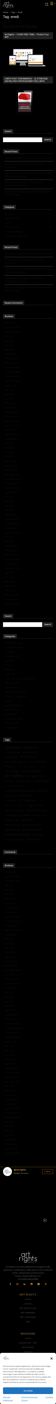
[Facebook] (10, 1284)
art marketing (31, 771)
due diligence (12, 815)
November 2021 (12, 425)
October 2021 (11, 429)
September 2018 (13, 568)
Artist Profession (31, 766)
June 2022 (9, 394)
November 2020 (12, 479)
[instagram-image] (11, 1186)
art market (12, 771)
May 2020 (9, 505)
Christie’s (42, 790)
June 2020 (9, 501)
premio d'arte (32, 829)
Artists (8, 665)
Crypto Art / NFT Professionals (19, 678)
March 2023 (10, 354)
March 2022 (10, 407)
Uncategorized (12, 727)
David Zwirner (10, 805)
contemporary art (13, 800)
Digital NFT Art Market (16, 691)
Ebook (8, 700)
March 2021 (10, 461)
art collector (11, 757)
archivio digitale (12, 752)
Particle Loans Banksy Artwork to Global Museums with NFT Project (28, 193)
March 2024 (10, 322)
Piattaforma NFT (32, 824)
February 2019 (12, 550)
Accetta (28, 1390)
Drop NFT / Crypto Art (15, 696)
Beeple (29, 780)
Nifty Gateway (12, 825)
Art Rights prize (12, 656)
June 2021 (9, 447)
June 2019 (9, 537)
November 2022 (12, 371)
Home (5, 12)
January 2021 (11, 470)
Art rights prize (36, 776)
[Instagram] (17, 1284)
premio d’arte (13, 829)
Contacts (49, 1397)
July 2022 (9, 389)
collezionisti (25, 795)
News (17, 820)
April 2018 (9, 586)
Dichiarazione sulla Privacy (29, 1398)
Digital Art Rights (14, 810)
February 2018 (12, 595)
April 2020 (9, 510)
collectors (10, 795)
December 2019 (12, 523)
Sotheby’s (33, 839)
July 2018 (9, 572)
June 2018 (9, 577)
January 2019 (11, 554)
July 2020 (9, 496)
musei (8, 820)
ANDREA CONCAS (21, 747)
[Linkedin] (24, 1284)
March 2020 (10, 514)
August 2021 (11, 438)
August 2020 (11, 492)
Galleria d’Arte (31, 815)
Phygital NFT (11, 714)
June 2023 (9, 340)
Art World (9, 660)
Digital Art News (12, 683)
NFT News (27, 820)
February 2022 (12, 412)
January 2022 (11, 416)
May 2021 (9, 452)
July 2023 (9, 336)
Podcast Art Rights (14, 718)
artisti (19, 766)
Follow (47, 1171)
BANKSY (19, 781)
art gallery (9, 766)
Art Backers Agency (14, 642)
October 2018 (11, 563)
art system (9, 781)
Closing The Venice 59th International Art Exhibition (29, 158)
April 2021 (9, 456)
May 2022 (9, 398)
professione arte (18, 834)
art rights (14, 775)
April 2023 (9, 349)
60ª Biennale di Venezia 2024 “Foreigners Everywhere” (24, 165)
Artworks (9, 669)
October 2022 (11, 376)
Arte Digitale (38, 761)
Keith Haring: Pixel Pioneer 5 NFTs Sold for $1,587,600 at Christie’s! (24, 184)
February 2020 (12, 519)
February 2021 (12, 465)
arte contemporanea (16, 761)
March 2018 (10, 590)
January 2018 (11, 599)
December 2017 (12, 603)
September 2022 (13, 380)
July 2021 (9, 443)
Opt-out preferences (8, 1398)
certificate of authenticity (15, 786)
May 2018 (9, 581)
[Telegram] (39, 1284)
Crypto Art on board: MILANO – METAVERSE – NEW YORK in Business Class (29, 175)
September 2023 (13, 331)
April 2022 (9, 403)
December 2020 (12, 474)
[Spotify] (31, 1284)
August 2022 (11, 385)
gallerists (44, 815)
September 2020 (13, 487)
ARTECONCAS (28, 756)
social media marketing (15, 839)
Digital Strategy (36, 810)
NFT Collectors (12, 709)
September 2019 (13, 532)
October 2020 (11, 483)
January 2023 (11, 363)
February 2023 (12, 358)
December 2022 (12, 367)
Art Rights (9, 651)
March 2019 (10, 545)
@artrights (20, 1169)
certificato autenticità (19, 790)
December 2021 (12, 421)
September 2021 (13, 434)
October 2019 (11, 528)
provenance (38, 834)
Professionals (11, 723)
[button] (51, 1358)
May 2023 (9, 345)
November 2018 (12, 559)
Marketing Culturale (14, 705)
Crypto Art (10, 674)
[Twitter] (46, 1284)
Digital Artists (11, 687)
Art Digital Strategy (14, 647)
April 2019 (9, 541)
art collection (30, 752)
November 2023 (12, 327)
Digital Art (22, 805)
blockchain (42, 780)
